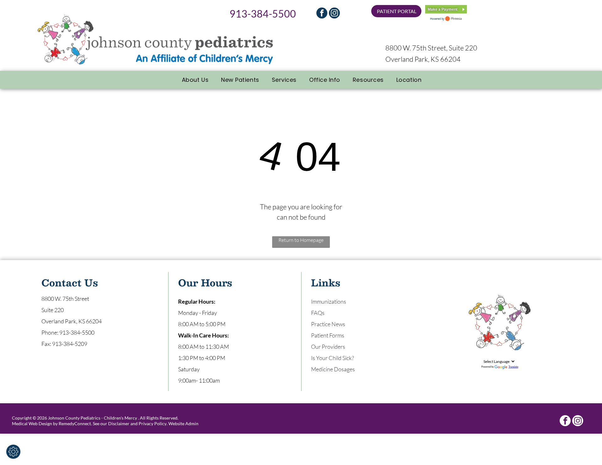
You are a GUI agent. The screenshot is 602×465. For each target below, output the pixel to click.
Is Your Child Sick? (332, 357)
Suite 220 (52, 309)
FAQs (318, 312)
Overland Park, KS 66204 (423, 59)
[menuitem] (195, 80)
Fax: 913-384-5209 (64, 343)
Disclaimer (118, 423)
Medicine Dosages (333, 369)
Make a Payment (442, 9)
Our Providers (328, 346)
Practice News (328, 324)
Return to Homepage (301, 240)
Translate (513, 366)
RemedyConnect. (75, 423)
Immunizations (328, 301)
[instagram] (334, 14)
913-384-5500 (263, 14)
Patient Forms (327, 335)
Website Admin (183, 423)
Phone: (49, 332)
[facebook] (321, 14)
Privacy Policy (152, 423)
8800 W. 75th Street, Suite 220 (431, 48)
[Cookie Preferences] (13, 452)
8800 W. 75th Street (65, 298)
